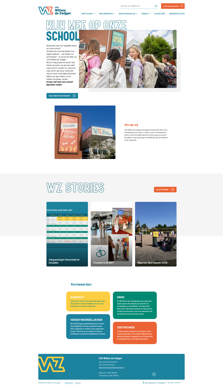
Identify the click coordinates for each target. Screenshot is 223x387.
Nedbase (161, 383)
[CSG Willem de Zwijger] (54, 11)
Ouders (144, 14)
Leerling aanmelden (171, 6)
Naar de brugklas (127, 14)
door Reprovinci (151, 383)
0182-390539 (112, 373)
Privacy (78, 383)
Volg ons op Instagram (59, 96)
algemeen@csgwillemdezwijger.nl (111, 367)
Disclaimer (69, 383)
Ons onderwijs (106, 14)
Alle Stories (162, 190)
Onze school (87, 14)
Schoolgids (159, 14)
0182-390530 (114, 375)
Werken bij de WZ (177, 14)
